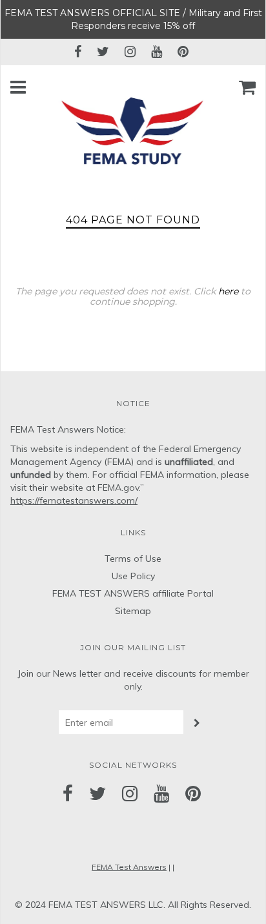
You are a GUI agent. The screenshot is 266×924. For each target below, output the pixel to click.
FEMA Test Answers (129, 867)
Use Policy (133, 576)
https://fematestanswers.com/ (74, 500)
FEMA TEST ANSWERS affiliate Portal (133, 593)
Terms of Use (133, 558)
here (228, 291)
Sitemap (133, 611)
